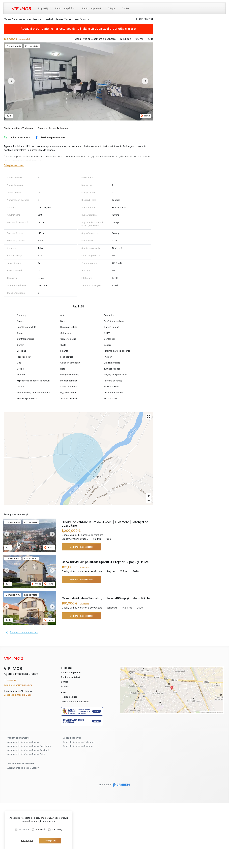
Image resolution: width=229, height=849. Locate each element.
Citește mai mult (14, 165)
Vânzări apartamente (18, 737)
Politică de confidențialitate (75, 701)
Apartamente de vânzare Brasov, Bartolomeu (29, 746)
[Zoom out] (148, 500)
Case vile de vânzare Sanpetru (78, 746)
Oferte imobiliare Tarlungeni (19, 128)
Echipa (111, 8)
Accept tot (50, 840)
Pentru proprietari (91, 8)
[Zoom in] (148, 495)
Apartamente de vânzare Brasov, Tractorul (28, 750)
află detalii (46, 817)
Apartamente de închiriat (20, 763)
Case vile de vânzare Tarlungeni (79, 742)
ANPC (64, 692)
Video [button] (38, 583)
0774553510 (10, 680)
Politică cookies (69, 696)
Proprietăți (43, 8)
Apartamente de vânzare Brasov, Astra (26, 754)
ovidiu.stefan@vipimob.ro (18, 685)
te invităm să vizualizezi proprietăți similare (106, 28)
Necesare (24, 829)
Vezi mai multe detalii (81, 546)
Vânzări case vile (72, 737)
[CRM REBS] (121, 784)
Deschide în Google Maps (18, 694)
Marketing (57, 829)
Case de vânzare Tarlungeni (53, 128)
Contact (126, 8)
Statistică (40, 829)
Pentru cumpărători (65, 8)
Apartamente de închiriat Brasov (23, 768)
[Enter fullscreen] (148, 416)
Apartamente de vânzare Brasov (23, 742)
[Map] (78, 458)
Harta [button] (147, 115)
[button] (11, 81)
